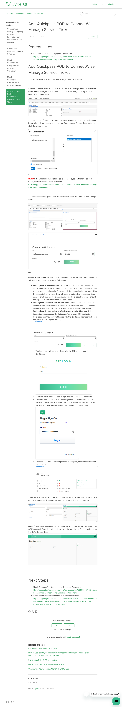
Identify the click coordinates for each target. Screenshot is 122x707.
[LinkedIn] (36, 611)
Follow (93, 37)
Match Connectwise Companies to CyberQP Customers (13, 65)
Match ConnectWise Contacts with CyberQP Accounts (15, 81)
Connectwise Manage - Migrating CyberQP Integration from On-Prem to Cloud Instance (15, 35)
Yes (57, 625)
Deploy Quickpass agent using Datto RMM (46, 664)
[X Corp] (33, 611)
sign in (36, 689)
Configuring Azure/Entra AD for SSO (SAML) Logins (49, 669)
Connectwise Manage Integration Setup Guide (15, 51)
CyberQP (9, 13)
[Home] (17, 4)
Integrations (19, 13)
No (69, 625)
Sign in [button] (111, 4)
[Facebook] (29, 611)
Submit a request (98, 4)
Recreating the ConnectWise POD (42, 648)
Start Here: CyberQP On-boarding (42, 660)
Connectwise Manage (35, 13)
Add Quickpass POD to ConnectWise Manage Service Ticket (13, 96)
